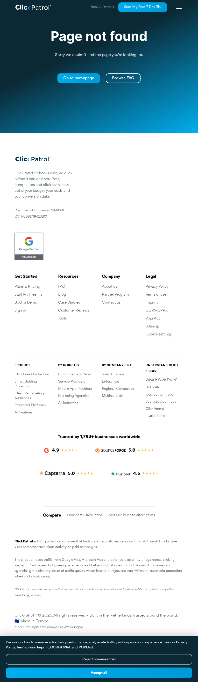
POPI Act (86, 647)
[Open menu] (178, 7)
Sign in (20, 311)
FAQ (61, 287)
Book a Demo (101, 7)
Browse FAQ (123, 78)
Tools (62, 318)
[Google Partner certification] (43, 246)
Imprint (152, 303)
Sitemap (152, 326)
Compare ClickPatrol (84, 515)
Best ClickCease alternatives (131, 515)
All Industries (68, 403)
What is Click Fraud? (161, 380)
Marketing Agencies (73, 396)
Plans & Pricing (27, 287)
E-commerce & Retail (74, 374)
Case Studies (69, 303)
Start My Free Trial (28, 295)
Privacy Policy (157, 287)
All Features (23, 412)
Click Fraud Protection (31, 374)
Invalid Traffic (155, 416)
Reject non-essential (99, 659)
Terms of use (156, 295)
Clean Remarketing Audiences (29, 396)
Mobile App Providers (75, 389)
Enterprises (110, 382)
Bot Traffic (153, 387)
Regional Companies (118, 389)
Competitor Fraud (159, 395)
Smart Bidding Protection (25, 384)
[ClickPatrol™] (33, 7)
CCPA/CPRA (157, 311)
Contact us (111, 303)
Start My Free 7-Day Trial (142, 7)
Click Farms (155, 409)
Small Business (113, 374)
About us (109, 287)
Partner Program (115, 295)
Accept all (99, 673)
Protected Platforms (30, 405)
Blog (62, 295)
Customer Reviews (73, 311)
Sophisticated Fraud (161, 402)
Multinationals (112, 396)
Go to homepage (78, 78)
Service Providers (71, 382)
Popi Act (153, 318)
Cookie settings (159, 334)
